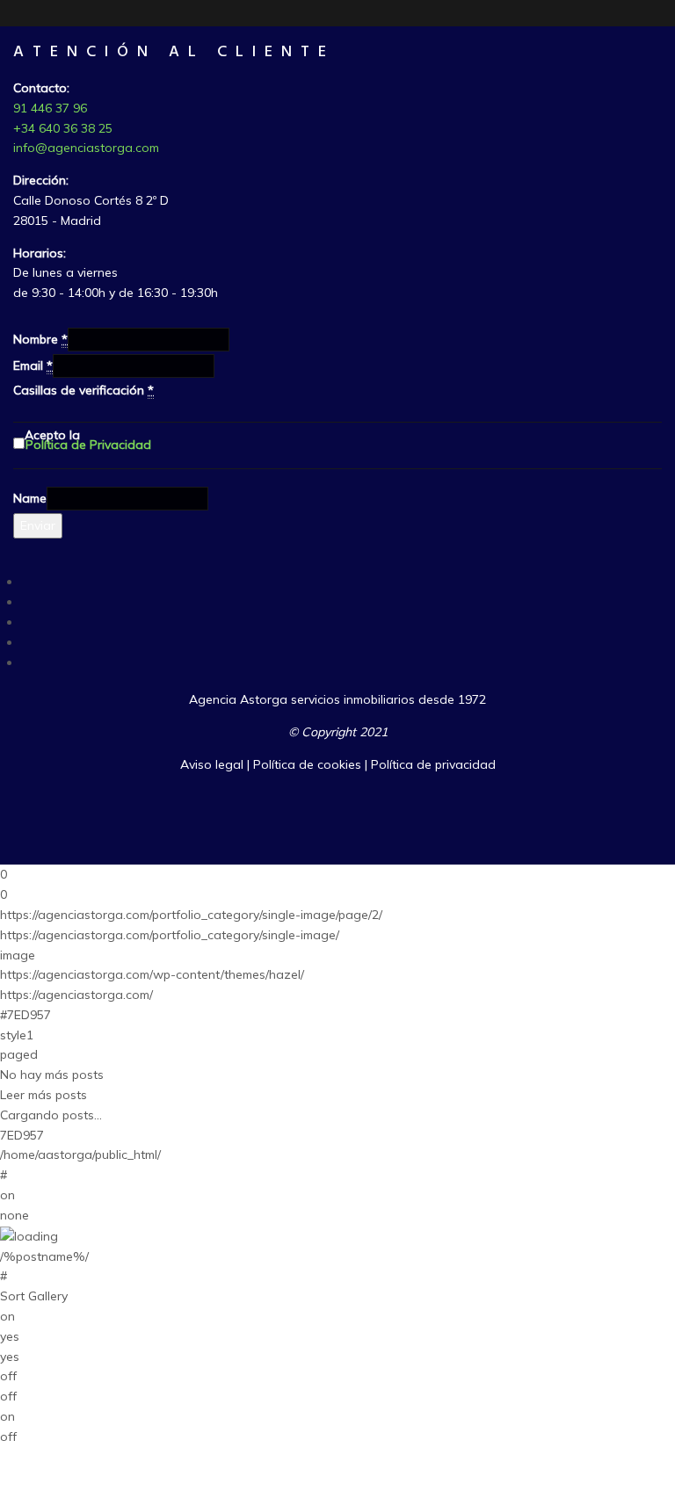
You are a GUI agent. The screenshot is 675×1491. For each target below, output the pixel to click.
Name (30, 498)
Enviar (37, 525)
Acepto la (88, 443)
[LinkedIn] (26, 622)
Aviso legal (211, 764)
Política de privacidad (433, 764)
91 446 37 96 (50, 108)
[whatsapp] (26, 662)
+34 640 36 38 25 (62, 128)
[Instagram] (26, 642)
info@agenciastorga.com (86, 148)
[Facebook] (26, 582)
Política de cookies (307, 764)
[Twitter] (26, 602)
